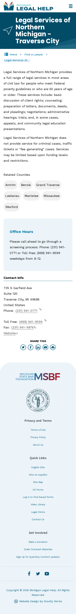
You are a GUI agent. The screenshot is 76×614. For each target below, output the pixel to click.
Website (10, 333)
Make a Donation (38, 542)
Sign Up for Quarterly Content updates (38, 557)
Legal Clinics (38, 512)
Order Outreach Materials (38, 549)
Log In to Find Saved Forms (38, 497)
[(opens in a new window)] (38, 376)
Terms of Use (38, 430)
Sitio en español (38, 474)
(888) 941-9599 (30, 322)
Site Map (38, 482)
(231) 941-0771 (26, 310)
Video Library (38, 504)
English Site (38, 467)
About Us (38, 445)
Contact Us (38, 519)
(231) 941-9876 (22, 327)
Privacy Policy (38, 437)
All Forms (38, 489)
